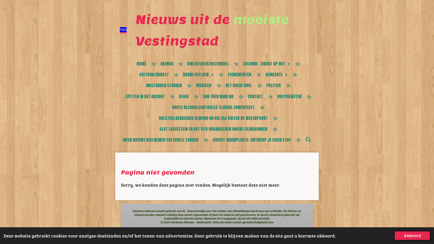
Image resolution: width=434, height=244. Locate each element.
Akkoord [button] (412, 235)
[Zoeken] (308, 139)
